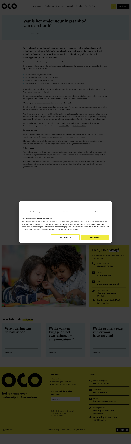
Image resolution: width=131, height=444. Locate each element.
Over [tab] (96, 212)
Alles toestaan (95, 237)
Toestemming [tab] (35, 212)
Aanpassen (64, 237)
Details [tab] (65, 212)
